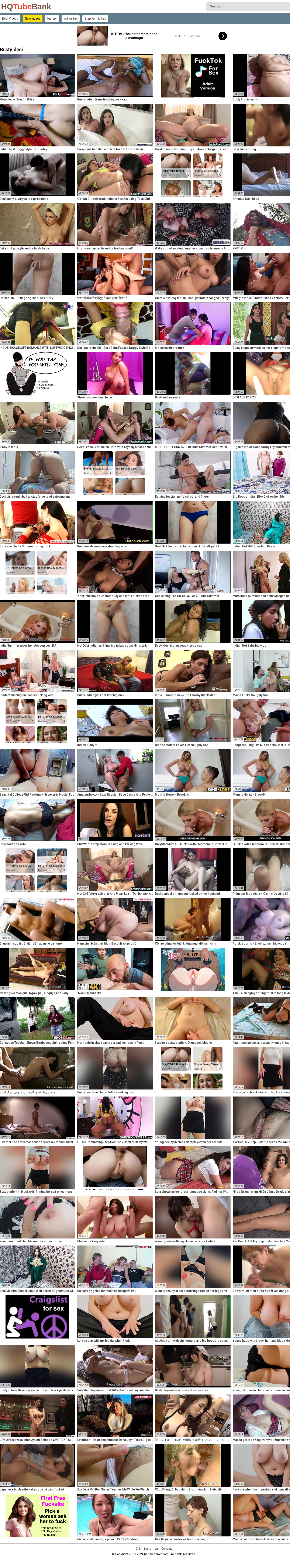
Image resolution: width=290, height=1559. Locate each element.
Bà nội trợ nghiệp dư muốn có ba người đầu (106, 1291)
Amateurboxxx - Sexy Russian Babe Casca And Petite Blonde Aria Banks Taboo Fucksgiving (115, 794)
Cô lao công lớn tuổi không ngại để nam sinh (185, 943)
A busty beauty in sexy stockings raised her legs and (191, 1291)
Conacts (166, 1548)
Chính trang (143, 1548)
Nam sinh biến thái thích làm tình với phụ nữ (107, 943)
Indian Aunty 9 (87, 745)
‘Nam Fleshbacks (89, 993)
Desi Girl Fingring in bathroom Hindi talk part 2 (187, 546)
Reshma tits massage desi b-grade (101, 546)
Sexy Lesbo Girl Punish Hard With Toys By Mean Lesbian (115, 447)
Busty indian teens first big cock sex (102, 99)
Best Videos (10, 18)
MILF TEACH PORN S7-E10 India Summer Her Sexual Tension (193, 447)
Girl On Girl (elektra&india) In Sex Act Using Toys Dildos (115, 198)
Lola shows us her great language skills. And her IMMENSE (193, 1191)
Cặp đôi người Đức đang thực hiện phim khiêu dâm (189, 1489)
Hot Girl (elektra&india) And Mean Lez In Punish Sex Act (115, 893)
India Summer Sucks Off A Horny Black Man (185, 695)
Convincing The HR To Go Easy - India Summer (187, 596)
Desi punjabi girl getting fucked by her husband (187, 893)
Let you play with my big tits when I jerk (103, 1340)
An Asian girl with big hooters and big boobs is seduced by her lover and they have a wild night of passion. (193, 1340)
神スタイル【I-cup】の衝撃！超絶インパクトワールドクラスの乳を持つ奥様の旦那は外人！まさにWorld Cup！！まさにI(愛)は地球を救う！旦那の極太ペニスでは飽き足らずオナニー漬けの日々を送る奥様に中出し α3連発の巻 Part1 (193, 1440)
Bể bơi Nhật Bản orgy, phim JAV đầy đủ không (108, 1539)
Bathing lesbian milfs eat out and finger (182, 496)
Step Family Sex (95, 18)
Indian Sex (70, 18)
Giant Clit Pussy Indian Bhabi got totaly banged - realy (192, 298)
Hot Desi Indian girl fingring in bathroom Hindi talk (112, 645)
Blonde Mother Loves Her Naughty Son (181, 745)
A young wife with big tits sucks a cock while (185, 1241)
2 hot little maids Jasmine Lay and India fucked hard (113, 596)
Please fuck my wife (91, 1241)
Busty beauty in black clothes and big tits (105, 1092)
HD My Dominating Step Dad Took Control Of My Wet (112, 1142)
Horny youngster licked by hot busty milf (105, 248)
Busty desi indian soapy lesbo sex (178, 645)
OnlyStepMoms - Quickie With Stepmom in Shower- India (193, 844)
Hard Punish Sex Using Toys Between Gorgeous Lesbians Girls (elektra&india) (193, 149)
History (52, 18)
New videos (32, 18)
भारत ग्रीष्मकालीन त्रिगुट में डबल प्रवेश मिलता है (102, 298)
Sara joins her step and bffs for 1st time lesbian (110, 149)
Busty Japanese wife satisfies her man (181, 1390)
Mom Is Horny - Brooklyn (172, 794)
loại (156, 1548)
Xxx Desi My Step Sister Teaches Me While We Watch (113, 1489)
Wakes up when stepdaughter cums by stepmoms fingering (193, 248)
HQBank (12, 6)
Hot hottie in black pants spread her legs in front (110, 1042)
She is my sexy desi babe (94, 397)
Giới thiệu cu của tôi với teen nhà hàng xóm (184, 1539)
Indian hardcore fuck (169, 347)
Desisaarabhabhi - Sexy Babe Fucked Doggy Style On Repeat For (115, 347)
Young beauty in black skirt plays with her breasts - (189, 1142)
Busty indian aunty (167, 397)
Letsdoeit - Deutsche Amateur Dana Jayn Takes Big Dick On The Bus (115, 1440)
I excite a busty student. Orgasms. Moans (183, 1042)
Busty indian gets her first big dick (100, 695)
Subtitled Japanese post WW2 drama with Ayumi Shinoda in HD (115, 1390)
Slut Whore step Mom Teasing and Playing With (109, 844)
